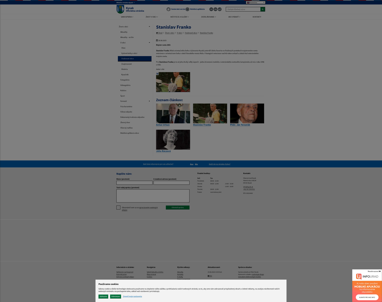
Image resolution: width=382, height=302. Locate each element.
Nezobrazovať (373, 271)
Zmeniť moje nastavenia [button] (132, 296)
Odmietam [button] (115, 296)
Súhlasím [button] (103, 296)
